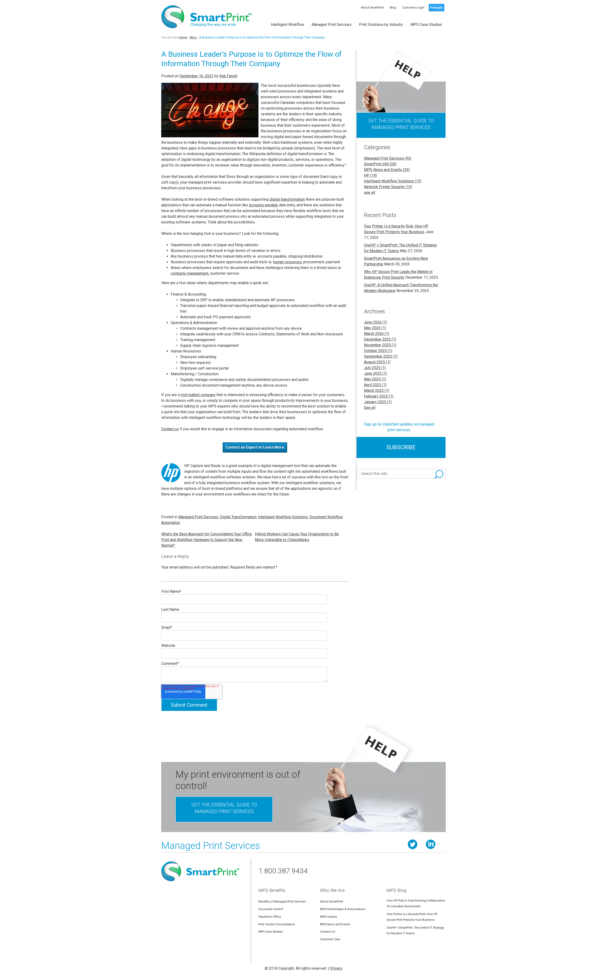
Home (183, 37)
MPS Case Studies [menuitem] (426, 24)
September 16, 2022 (196, 76)
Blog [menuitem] (393, 7)
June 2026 (375, 322)
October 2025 (378, 350)
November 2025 (380, 345)
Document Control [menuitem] (270, 909)
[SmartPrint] (200, 883)
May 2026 (375, 328)
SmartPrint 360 (380, 164)
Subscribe (401, 447)
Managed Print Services (198, 517)
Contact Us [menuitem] (327, 931)
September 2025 (380, 356)
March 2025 (376, 390)
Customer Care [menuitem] (330, 939)
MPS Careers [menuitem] (328, 916)
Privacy (336, 968)
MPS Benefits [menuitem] (271, 890)
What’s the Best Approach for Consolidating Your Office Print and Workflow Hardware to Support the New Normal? (206, 540)
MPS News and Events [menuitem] (335, 924)
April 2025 (375, 385)
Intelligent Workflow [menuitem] (287, 24)
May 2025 (375, 379)
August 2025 (377, 362)
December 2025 (380, 339)
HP (370, 175)
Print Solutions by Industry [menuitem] (381, 24)
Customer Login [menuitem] (413, 7)
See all (369, 407)
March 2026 (376, 333)
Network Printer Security (388, 187)
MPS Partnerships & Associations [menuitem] (343, 909)
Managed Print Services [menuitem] (331, 24)
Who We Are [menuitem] (332, 890)
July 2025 (375, 368)
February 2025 (378, 396)
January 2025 (378, 402)
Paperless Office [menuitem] (269, 916)
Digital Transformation (238, 517)
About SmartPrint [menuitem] (372, 7)
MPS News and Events (387, 169)
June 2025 (375, 373)
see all (369, 192)
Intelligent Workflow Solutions (283, 517)
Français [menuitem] (436, 7)
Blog (193, 37)
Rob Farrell (228, 76)
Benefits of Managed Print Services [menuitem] (282, 901)
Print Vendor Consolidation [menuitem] (276, 924)
